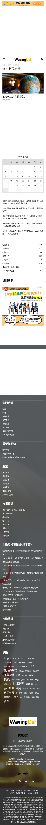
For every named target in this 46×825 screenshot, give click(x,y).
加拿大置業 (6, 491)
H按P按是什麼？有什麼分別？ (13, 510)
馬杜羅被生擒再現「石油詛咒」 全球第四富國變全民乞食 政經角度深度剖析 (22, 225)
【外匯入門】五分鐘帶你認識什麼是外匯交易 (19, 591)
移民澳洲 (32, 689)
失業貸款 (24, 675)
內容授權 (28, 764)
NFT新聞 (5, 420)
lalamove (22, 662)
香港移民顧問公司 (9, 643)
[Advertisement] (23, 32)
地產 (18, 675)
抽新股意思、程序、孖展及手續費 (15, 598)
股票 (37, 693)
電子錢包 (27, 697)
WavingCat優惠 (8, 435)
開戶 (21, 697)
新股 (37, 679)
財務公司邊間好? (8, 625)
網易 (25, 693)
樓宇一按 (5, 521)
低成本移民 (23, 666)
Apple (7, 658)
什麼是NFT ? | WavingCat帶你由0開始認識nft (20, 587)
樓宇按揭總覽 (7, 513)
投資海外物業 (16, 680)
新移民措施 (30, 680)
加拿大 (36, 671)
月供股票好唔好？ (9, 606)
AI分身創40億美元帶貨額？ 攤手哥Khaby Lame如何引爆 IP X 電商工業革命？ (22, 232)
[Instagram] (19, 781)
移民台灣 (25, 689)
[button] (4, 59)
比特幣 (18, 683)
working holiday (9, 666)
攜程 (23, 679)
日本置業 (5, 472)
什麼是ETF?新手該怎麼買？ (12, 595)
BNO (23, 658)
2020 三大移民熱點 (13, 96)
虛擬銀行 (5, 628)
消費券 (29, 684)
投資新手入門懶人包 (10, 602)
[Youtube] (32, 781)
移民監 (39, 689)
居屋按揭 (5, 532)
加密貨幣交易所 (8, 639)
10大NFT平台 (7, 636)
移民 (18, 688)
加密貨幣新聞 (7, 431)
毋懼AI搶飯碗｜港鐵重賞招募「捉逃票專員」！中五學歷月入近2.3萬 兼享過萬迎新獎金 (23, 202)
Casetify (30, 658)
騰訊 (6, 701)
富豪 (31, 675)
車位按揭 (5, 535)
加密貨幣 (11, 670)
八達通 (31, 666)
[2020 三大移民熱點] (23, 83)
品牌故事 (5, 416)
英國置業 (5, 483)
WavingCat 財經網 (32, 797)
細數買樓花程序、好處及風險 (13, 457)
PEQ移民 (29, 662)
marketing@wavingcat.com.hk (27, 762)
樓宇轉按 (5, 517)
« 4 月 (22, 194)
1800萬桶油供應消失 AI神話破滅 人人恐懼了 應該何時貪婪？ (22, 209)
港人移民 (5, 92)
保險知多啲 (6, 610)
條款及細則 (19, 764)
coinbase (8, 662)
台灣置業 (5, 487)
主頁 (3, 65)
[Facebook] (13, 781)
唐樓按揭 (5, 528)
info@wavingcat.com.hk (27, 759)
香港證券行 (6, 632)
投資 (4, 409)
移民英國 (9, 692)
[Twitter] (26, 781)
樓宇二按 (5, 524)
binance (16, 658)
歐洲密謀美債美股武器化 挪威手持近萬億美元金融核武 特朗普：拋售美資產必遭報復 (22, 217)
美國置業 (5, 480)
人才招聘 (36, 764)
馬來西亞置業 (7, 494)
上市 (17, 666)
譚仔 (16, 697)
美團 (31, 693)
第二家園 (19, 693)
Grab (15, 662)
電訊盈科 (35, 697)
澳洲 (5, 688)
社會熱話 (5, 424)
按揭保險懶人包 (8, 453)
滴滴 (36, 684)
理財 (4, 412)
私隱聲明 (9, 764)
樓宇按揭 (5, 450)
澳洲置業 (5, 476)
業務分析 (7, 684)
